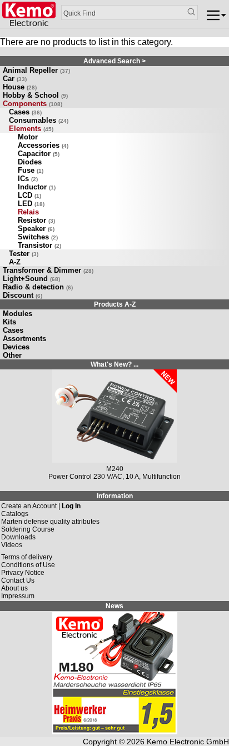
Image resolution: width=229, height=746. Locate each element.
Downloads (18, 537)
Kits (9, 322)
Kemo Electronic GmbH (188, 741)
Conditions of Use (28, 565)
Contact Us (17, 580)
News (114, 606)
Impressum (17, 596)
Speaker (36, 228)
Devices (16, 347)
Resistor (36, 220)
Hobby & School (35, 95)
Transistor (39, 245)
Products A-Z (115, 304)
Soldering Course (27, 529)
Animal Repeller (36, 70)
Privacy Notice (22, 573)
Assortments (24, 338)
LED (31, 203)
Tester (23, 253)
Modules (17, 313)
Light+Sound (31, 278)
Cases (25, 112)
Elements (31, 128)
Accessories (43, 145)
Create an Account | (41, 506)
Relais (28, 212)
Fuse (30, 170)
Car (15, 78)
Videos (11, 545)
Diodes (30, 162)
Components (32, 103)
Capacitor (38, 153)
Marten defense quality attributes (50, 521)
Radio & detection (38, 287)
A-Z (15, 262)
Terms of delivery (26, 557)
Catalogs (14, 514)
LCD (29, 195)
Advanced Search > (114, 61)
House (20, 87)
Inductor (37, 187)
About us (14, 588)
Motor (28, 137)
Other (12, 355)
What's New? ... (114, 364)
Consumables (38, 120)
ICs (28, 178)
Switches (38, 237)
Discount (22, 295)
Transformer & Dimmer (48, 270)
